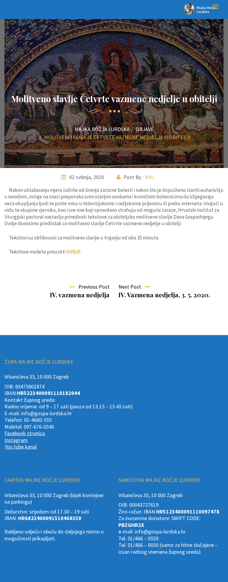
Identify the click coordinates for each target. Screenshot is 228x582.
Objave (145, 129)
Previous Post (92, 286)
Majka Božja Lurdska (102, 129)
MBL (150, 177)
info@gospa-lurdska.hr (46, 413)
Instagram (16, 440)
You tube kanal (20, 446)
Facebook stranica (24, 433)
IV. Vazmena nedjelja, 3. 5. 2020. (164, 294)
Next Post (131, 286)
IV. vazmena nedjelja (80, 294)
